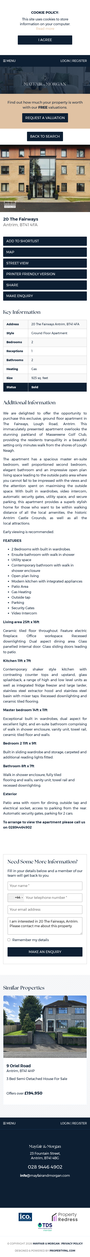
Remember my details (30, 940)
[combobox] (16, 898)
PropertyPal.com (62, 1250)
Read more (45, 29)
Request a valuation (45, 118)
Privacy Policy (72, 1243)
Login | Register (73, 61)
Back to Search (45, 136)
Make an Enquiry (45, 952)
